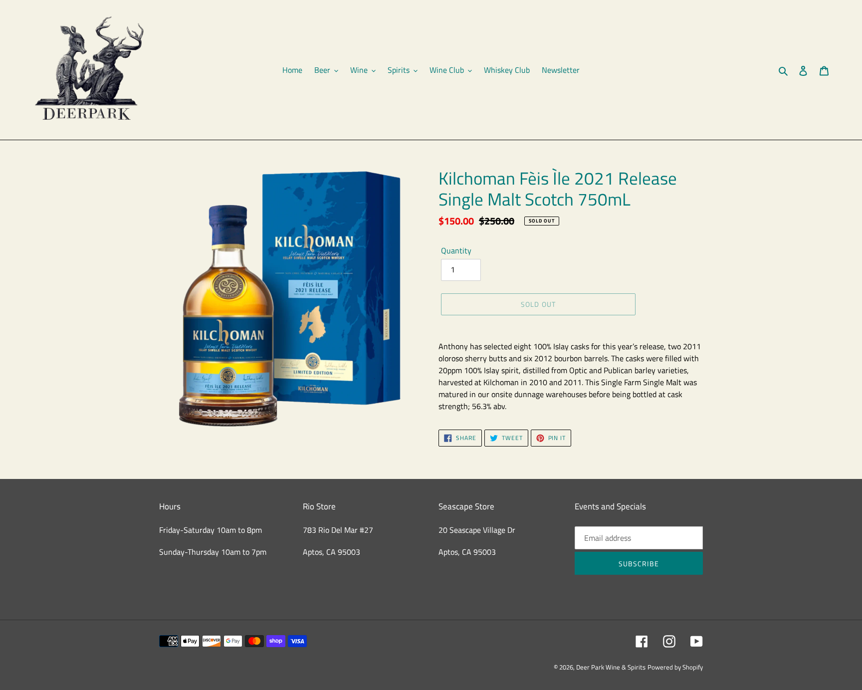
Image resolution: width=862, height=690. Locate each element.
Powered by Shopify (675, 667)
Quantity (456, 250)
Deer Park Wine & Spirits (611, 667)
